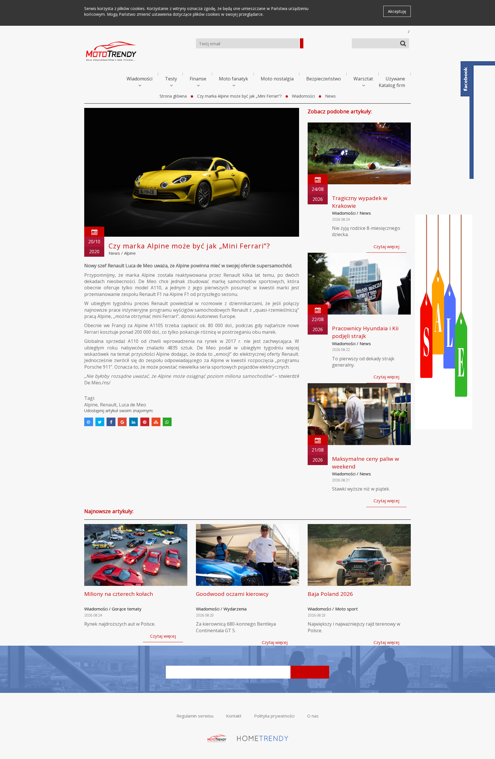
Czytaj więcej (386, 246)
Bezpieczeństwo (323, 79)
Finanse (198, 79)
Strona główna (173, 96)
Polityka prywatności (274, 716)
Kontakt (233, 716)
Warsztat (363, 79)
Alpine (130, 253)
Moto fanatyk (233, 79)
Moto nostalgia (277, 79)
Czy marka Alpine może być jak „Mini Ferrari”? (239, 96)
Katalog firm (392, 85)
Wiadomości (139, 79)
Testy (171, 79)
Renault (108, 405)
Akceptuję (397, 11)
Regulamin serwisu (194, 716)
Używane (395, 79)
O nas (313, 716)
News (330, 96)
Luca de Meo (132, 405)
